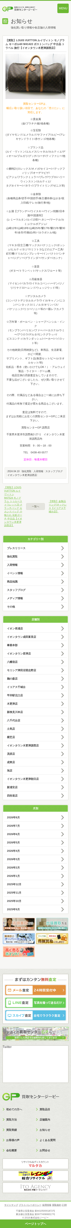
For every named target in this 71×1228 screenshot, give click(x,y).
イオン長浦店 (15, 628)
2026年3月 (13, 859)
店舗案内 (45, 1119)
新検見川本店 (15, 712)
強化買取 (26, 471)
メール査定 (35, 990)
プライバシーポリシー (30, 1205)
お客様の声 (13, 1140)
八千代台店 (13, 720)
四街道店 (12, 795)
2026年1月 (13, 875)
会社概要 (11, 1150)
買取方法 (11, 1119)
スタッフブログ (54, 471)
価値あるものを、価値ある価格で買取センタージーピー (25, 9)
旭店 (9, 770)
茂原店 (11, 753)
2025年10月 (14, 900)
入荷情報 (38, 471)
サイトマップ (11, 1205)
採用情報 (46, 1205)
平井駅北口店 (15, 695)
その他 (11, 606)
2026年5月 (13, 842)
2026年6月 (13, 834)
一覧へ (35, 506)
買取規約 (56, 1205)
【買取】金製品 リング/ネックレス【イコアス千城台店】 (58, 506)
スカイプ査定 (35, 1015)
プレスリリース (16, 548)
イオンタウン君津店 (19, 653)
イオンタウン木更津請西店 (22, 475)
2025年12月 (14, 884)
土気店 (11, 728)
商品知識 (12, 581)
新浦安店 (12, 787)
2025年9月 (13, 909)
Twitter (7, 1047)
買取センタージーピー (30, 1097)
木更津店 (12, 703)
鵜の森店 (12, 678)
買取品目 (45, 1109)
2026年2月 (13, 867)
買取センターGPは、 (35, 103)
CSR (64, 1205)
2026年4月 (13, 850)
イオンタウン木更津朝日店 (23, 778)
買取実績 (11, 1129)
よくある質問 (47, 1140)
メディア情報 (15, 598)
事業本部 (12, 645)
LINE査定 (35, 1002)
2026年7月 (13, 825)
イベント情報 (15, 573)
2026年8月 (13, 817)
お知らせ (45, 1129)
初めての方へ (14, 1109)
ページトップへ (35, 1223)
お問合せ (45, 1150)
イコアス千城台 (16, 686)
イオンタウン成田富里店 (21, 636)
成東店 (11, 762)
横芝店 (11, 737)
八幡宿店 (12, 661)
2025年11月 (14, 892)
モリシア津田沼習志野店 (21, 670)
